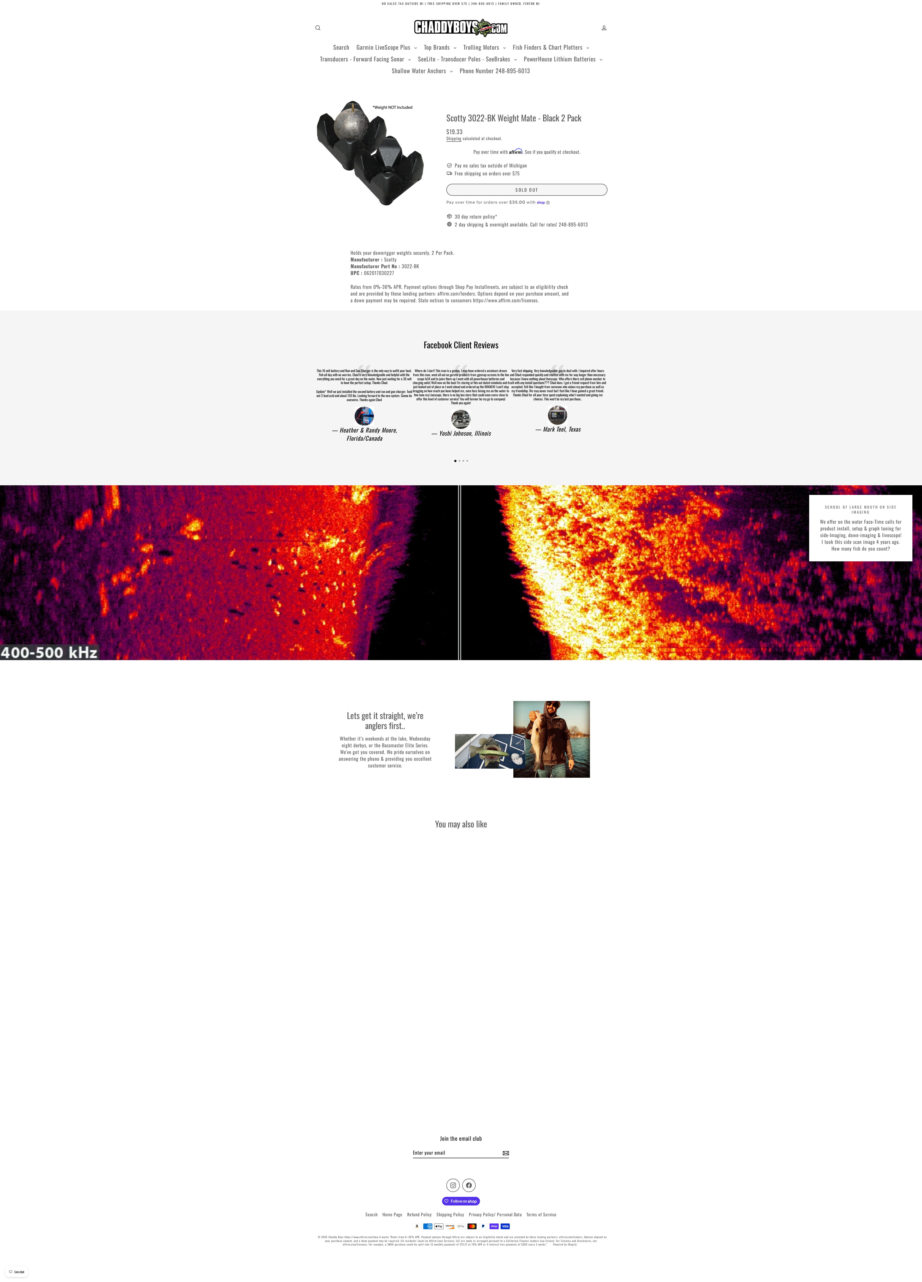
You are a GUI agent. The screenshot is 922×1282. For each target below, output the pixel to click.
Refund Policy (419, 1214)
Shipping (453, 138)
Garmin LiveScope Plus (384, 47)
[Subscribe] (505, 1152)
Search (341, 47)
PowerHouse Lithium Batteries (560, 58)
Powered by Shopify (565, 1244)
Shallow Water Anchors (420, 70)
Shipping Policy (450, 1214)
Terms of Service (542, 1214)
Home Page (392, 1214)
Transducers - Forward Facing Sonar (363, 58)
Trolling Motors (482, 47)
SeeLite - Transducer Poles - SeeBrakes (465, 58)
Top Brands (437, 47)
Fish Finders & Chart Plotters (548, 47)
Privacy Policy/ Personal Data (495, 1214)
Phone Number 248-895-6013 (495, 70)
